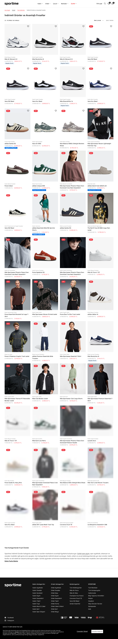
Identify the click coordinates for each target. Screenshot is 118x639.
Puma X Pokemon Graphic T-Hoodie (71, 565)
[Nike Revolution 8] (45, 39)
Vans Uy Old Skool (66, 605)
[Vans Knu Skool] (45, 81)
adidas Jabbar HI (93, 314)
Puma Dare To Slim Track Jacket (70, 314)
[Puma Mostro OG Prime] (45, 544)
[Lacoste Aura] (100, 420)
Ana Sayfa (7, 10)
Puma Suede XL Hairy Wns (13, 483)
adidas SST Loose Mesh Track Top (43, 525)
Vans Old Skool (92, 59)
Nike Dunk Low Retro (39, 441)
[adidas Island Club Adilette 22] (100, 166)
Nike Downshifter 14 (66, 101)
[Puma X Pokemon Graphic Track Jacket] (17, 336)
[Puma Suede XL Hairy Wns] (17, 462)
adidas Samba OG (10, 144)
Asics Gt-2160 (36, 144)
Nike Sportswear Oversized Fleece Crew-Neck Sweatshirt (45, 484)
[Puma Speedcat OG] (45, 252)
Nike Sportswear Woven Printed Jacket (44, 314)
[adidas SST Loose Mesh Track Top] (45, 504)
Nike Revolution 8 (38, 59)
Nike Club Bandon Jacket (40, 399)
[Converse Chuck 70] (73, 504)
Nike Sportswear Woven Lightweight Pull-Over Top (99, 145)
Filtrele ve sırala (13, 20)
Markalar (64, 4)
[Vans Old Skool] (100, 39)
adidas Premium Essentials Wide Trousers (42, 357)
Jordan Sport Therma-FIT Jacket (98, 605)
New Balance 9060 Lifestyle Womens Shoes (72, 145)
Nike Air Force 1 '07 (94, 272)
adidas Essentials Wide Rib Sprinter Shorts (43, 229)
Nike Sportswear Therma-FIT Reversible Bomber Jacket (17, 400)
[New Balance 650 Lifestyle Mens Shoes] (73, 462)
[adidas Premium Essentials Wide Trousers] (45, 336)
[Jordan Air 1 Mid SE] (17, 584)
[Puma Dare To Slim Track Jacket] (73, 294)
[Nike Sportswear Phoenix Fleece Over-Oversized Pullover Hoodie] (73, 420)
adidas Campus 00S (38, 186)
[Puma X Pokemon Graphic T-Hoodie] (73, 544)
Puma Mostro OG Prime (39, 565)
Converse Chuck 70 (66, 525)
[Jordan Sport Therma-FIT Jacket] (100, 584)
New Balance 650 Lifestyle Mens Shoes (72, 483)
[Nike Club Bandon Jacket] (45, 378)
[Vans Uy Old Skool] (73, 584)
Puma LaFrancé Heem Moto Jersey (43, 605)
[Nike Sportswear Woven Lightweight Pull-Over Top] (100, 123)
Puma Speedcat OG (38, 272)
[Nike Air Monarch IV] (17, 39)
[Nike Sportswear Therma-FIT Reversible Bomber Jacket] (17, 378)
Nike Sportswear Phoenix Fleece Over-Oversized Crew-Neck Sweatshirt (72, 187)
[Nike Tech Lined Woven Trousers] (100, 462)
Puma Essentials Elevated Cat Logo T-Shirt (17, 315)
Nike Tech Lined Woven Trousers (98, 483)
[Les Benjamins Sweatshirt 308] (100, 504)
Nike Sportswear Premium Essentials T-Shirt (100, 400)
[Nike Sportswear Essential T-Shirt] (73, 336)
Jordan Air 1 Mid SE (11, 605)
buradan (35, 635)
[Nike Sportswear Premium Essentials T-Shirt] (100, 378)
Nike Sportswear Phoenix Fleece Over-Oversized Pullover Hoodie (72, 442)
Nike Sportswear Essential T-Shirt (70, 356)
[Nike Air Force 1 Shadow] (100, 544)
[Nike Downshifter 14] (73, 81)
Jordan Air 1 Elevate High (13, 565)
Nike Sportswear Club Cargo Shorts (71, 399)
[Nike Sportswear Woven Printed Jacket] (45, 294)
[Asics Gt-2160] (45, 123)
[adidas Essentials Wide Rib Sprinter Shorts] (45, 208)
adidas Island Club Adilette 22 (97, 186)
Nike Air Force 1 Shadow (95, 565)
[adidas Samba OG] (17, 123)
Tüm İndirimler (21, 10)
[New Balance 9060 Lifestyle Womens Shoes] (73, 123)
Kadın (39, 4)
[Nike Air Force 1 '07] (100, 252)
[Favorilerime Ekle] (28, 26)
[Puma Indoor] (17, 166)
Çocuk (55, 4)
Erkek (47, 4)
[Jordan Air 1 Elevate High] (17, 544)
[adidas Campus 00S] (45, 166)
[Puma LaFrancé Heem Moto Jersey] (45, 584)
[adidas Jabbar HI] (100, 294)
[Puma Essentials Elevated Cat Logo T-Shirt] (17, 294)
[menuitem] (40, 4)
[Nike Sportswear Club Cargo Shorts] (73, 378)
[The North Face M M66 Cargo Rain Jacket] (100, 208)
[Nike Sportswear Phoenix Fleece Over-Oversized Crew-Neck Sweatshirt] (73, 166)
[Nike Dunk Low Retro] (45, 420)
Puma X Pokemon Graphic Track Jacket (17, 356)
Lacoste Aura (92, 441)
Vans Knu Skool (37, 101)
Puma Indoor (9, 186)
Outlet (73, 4)
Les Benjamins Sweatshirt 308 (97, 525)
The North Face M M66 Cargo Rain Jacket (99, 229)
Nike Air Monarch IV (11, 59)
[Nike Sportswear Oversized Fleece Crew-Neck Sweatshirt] (45, 462)
